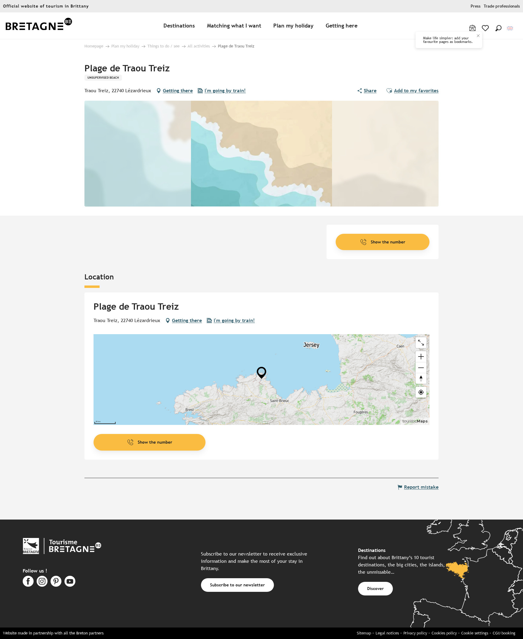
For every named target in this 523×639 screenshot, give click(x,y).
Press (476, 6)
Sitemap (364, 633)
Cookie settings (474, 633)
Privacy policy (415, 633)
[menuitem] (38, 26)
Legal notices (387, 633)
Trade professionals (502, 6)
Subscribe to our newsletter (237, 584)
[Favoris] (486, 28)
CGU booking (504, 633)
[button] (498, 28)
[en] (510, 28)
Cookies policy (444, 633)
